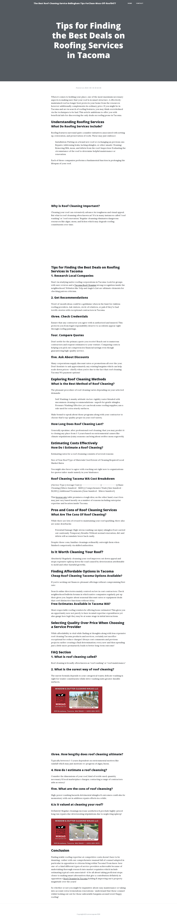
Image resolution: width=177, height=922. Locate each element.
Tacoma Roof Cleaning (85, 285)
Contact (139, 3)
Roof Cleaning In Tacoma (75, 878)
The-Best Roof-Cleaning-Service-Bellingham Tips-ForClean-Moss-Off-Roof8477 (75, 3)
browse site (61, 497)
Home (130, 3)
